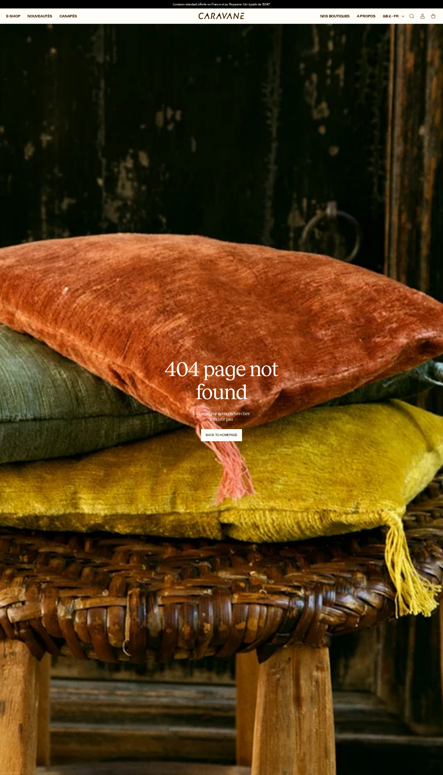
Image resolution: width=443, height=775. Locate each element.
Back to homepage (221, 435)
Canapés (68, 16)
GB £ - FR (391, 16)
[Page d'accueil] (221, 16)
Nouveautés (39, 16)
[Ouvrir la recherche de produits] (411, 16)
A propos (366, 16)
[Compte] (422, 16)
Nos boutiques (335, 16)
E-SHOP (13, 16)
